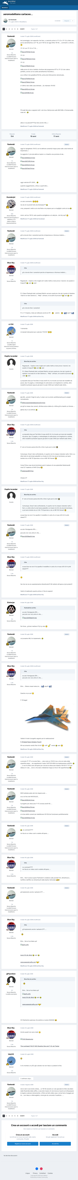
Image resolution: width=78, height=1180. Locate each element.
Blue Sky (11, 263)
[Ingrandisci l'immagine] (21, 45)
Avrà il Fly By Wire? (26, 955)
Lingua (27, 1173)
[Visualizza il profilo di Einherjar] (11, 609)
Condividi (57, 20)
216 (12, 1071)
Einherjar (11, 602)
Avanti (22, 29)
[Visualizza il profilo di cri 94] (11, 331)
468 (11, 214)
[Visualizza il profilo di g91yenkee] (11, 980)
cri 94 (11, 324)
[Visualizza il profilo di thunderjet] (11, 204)
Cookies (50, 1173)
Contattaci (42, 1173)
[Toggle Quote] (23, 268)
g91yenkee (11, 974)
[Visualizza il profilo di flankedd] (5, 21)
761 (12, 619)
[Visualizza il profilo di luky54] (11, 1061)
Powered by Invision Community (39, 1177)
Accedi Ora (55, 1143)
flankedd (13, 19)
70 (12, 341)
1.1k (12, 53)
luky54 (11, 1054)
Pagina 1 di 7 (34, 29)
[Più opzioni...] (73, 36)
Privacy (35, 1173)
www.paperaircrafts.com (28, 962)
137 (12, 990)
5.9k (11, 279)
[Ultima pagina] (27, 29)
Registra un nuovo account (23, 1143)
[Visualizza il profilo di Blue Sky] (11, 269)
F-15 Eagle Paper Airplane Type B (30, 742)
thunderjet (11, 197)
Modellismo (23, 22)
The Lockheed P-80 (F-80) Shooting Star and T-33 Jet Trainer (39, 1046)
